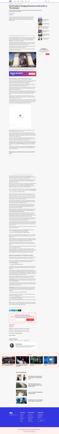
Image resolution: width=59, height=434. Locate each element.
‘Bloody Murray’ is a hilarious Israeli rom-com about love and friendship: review (46, 39)
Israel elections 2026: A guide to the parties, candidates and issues (8, 365)
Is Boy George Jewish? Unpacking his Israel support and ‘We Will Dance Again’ (22, 365)
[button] (9, 14)
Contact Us (22, 414)
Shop (25, 1)
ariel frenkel (11, 340)
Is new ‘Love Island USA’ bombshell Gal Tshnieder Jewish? (35, 393)
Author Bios (22, 418)
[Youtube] (11, 415)
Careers (21, 421)
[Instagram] (13, 415)
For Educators (30, 421)
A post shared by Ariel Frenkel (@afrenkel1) (20, 127)
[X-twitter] (15, 415)
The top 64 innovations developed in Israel (50, 365)
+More (29, 1)
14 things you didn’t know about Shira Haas (35, 365)
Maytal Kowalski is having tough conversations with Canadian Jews (46, 31)
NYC (22, 340)
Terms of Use (30, 414)
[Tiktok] (10, 415)
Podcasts (22, 1)
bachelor (15, 340)
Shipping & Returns (31, 417)
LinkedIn (27, 82)
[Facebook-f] (17, 415)
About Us (21, 417)
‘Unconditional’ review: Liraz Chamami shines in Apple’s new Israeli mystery (35, 400)
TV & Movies (23, 372)
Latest (15, 1)
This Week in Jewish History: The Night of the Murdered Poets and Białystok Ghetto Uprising (46, 35)
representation (26, 340)
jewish (19, 340)
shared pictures (20, 142)
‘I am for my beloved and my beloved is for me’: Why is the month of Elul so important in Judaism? (46, 27)
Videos (18, 1)
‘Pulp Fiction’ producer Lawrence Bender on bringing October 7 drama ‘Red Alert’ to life (35, 385)
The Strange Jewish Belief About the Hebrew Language (46, 23)
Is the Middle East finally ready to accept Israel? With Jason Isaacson (46, 20)
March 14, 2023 (22, 191)
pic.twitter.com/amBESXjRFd (23, 230)
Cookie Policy (30, 418)
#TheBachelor (33, 190)
